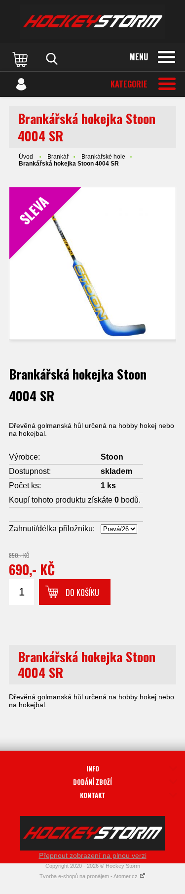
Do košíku (82, 592)
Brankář (58, 156)
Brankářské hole (103, 156)
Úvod (26, 156)
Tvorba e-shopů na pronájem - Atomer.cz (89, 876)
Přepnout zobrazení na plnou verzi (93, 855)
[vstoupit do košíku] (21, 58)
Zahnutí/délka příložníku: (52, 528)
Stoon (112, 457)
